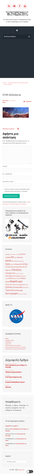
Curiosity (17, 254)
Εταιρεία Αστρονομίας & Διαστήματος (15, 349)
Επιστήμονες (17, 276)
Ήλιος (12, 264)
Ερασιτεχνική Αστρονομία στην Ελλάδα (15, 347)
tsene (4, 102)
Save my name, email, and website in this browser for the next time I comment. (17, 190)
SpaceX (22, 261)
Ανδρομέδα (18, 264)
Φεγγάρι (19, 290)
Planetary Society (9, 340)
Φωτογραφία (11, 293)
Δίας (16, 273)
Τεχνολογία (25, 287)
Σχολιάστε (28, 101)
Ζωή (22, 276)
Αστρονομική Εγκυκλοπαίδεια (13, 345)
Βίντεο (24, 267)
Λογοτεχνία (17, 278)
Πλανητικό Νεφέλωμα (18, 284)
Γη (13, 273)
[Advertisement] (17, 58)
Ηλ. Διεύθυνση (7, 174)
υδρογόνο (25, 294)
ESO (24, 254)
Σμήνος (8, 287)
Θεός (25, 276)
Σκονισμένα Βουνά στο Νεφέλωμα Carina (18, 82)
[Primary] (17, 30)
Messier (20, 257)
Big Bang (7, 254)
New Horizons (16, 261)
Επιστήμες (9, 276)
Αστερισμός (9, 267)
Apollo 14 (15, 426)
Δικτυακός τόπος (8, 181)
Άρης (7, 264)
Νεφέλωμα (16, 281)
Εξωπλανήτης (20, 273)
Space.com (8, 343)
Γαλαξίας (17, 269)
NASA (8, 260)
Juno (15, 257)
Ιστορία (6, 278)
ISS (12, 257)
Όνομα (5, 166)
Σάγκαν (26, 284)
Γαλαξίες (8, 273)
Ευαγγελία (8, 426)
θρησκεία (20, 294)
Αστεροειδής (18, 267)
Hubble (8, 257)
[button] (30, 471)
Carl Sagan (12, 254)
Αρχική (4, 82)
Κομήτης (11, 278)
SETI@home (8, 342)
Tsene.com (21, 469)
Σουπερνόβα (17, 287)
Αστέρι (25, 264)
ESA (21, 254)
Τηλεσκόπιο (10, 290)
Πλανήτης (8, 284)
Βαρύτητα (8, 270)
